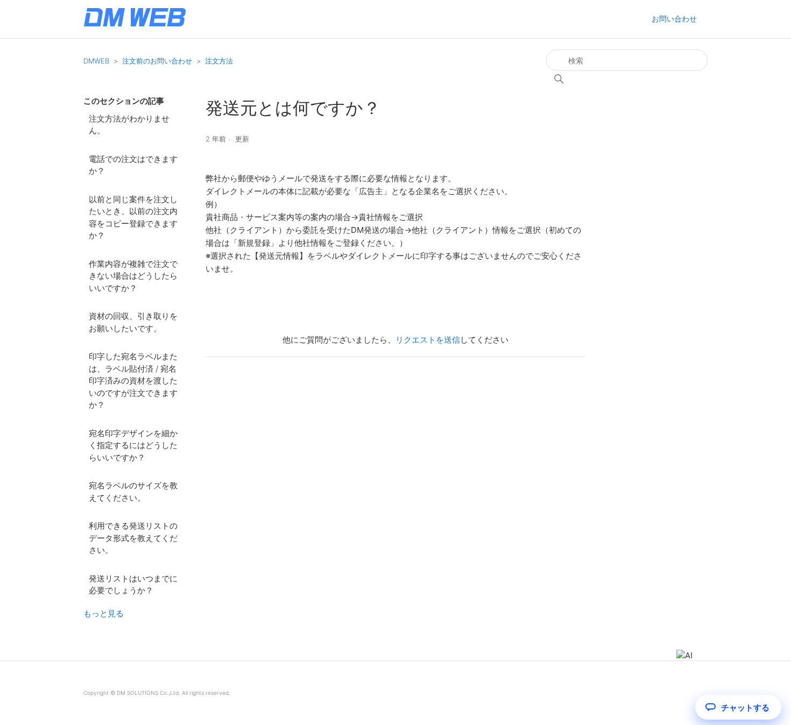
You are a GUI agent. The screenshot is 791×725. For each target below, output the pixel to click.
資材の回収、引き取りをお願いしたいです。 (133, 322)
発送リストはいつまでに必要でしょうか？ (133, 584)
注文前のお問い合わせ (157, 60)
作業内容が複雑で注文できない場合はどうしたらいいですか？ (133, 276)
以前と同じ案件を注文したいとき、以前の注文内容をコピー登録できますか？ (133, 217)
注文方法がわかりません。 (129, 124)
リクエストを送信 (428, 340)
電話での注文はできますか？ (133, 165)
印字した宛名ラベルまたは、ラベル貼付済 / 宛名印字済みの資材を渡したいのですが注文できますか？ (133, 380)
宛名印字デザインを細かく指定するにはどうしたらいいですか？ (133, 445)
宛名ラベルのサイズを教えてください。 (133, 491)
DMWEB (96, 60)
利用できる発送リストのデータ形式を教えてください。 (133, 538)
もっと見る (103, 613)
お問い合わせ (674, 18)
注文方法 (219, 60)
